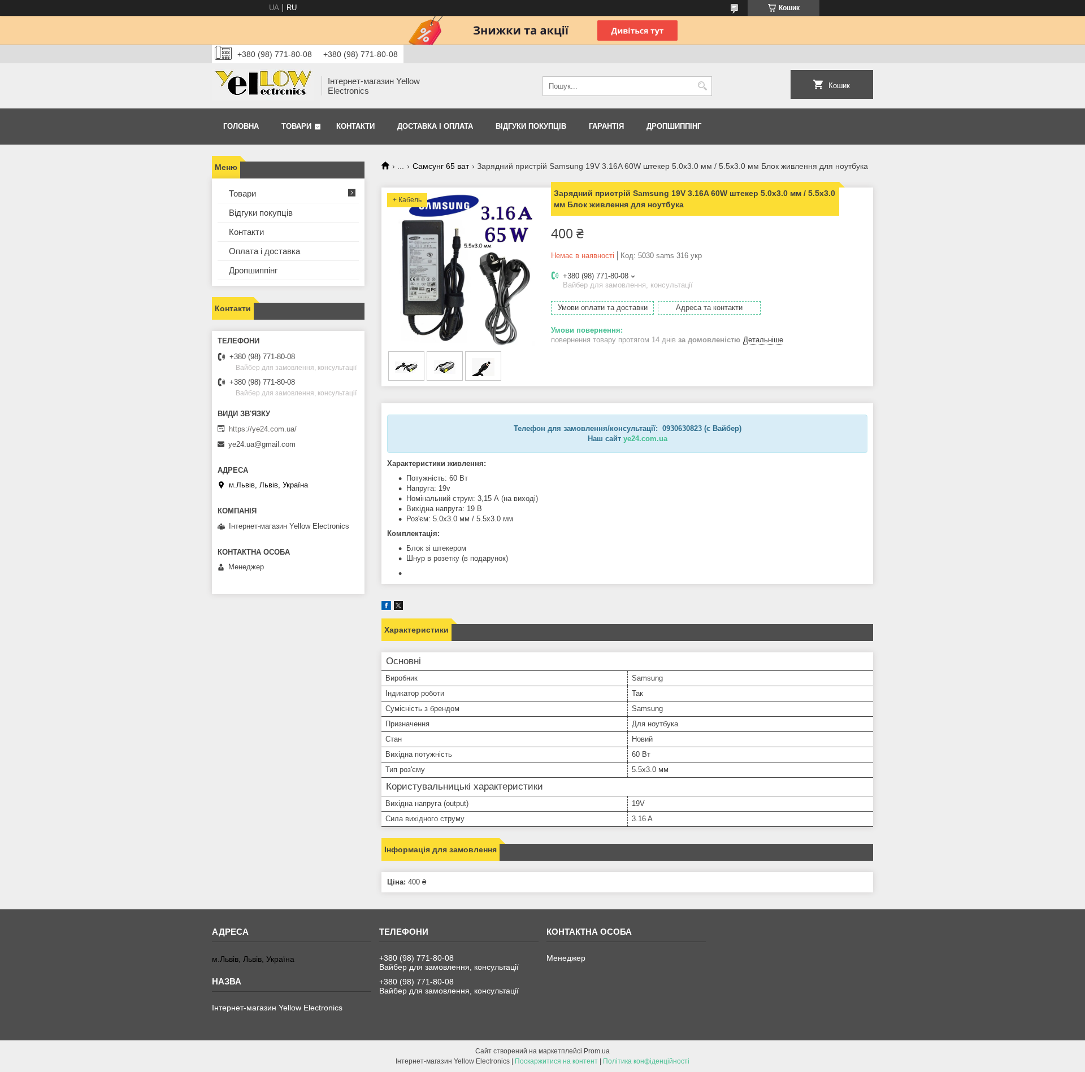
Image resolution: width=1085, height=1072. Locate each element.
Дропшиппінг (673, 126)
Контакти (355, 126)
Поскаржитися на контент (556, 1061)
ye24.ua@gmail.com (262, 444)
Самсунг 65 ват (441, 166)
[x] (398, 607)
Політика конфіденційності (646, 1061)
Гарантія (606, 126)
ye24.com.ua (645, 438)
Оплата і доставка (264, 251)
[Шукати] (702, 86)
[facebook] (386, 607)
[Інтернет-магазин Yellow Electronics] (263, 86)
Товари (296, 126)
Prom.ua (597, 1051)
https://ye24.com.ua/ (263, 429)
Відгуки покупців (531, 126)
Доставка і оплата (435, 126)
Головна (241, 126)
